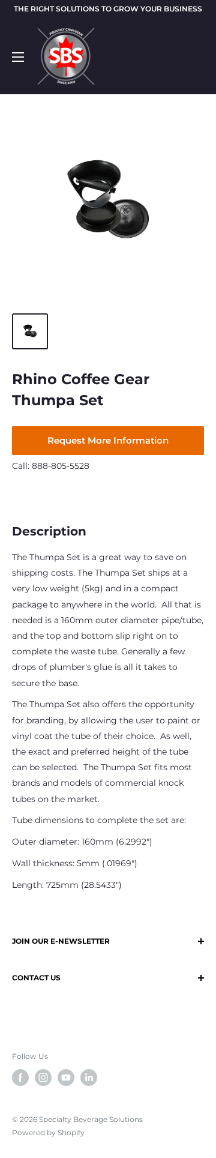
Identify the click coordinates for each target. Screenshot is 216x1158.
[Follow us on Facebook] (20, 1077)
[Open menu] (18, 57)
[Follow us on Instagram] (43, 1077)
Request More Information (108, 440)
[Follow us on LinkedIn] (88, 1077)
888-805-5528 (60, 465)
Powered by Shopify (48, 1132)
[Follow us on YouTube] (66, 1077)
